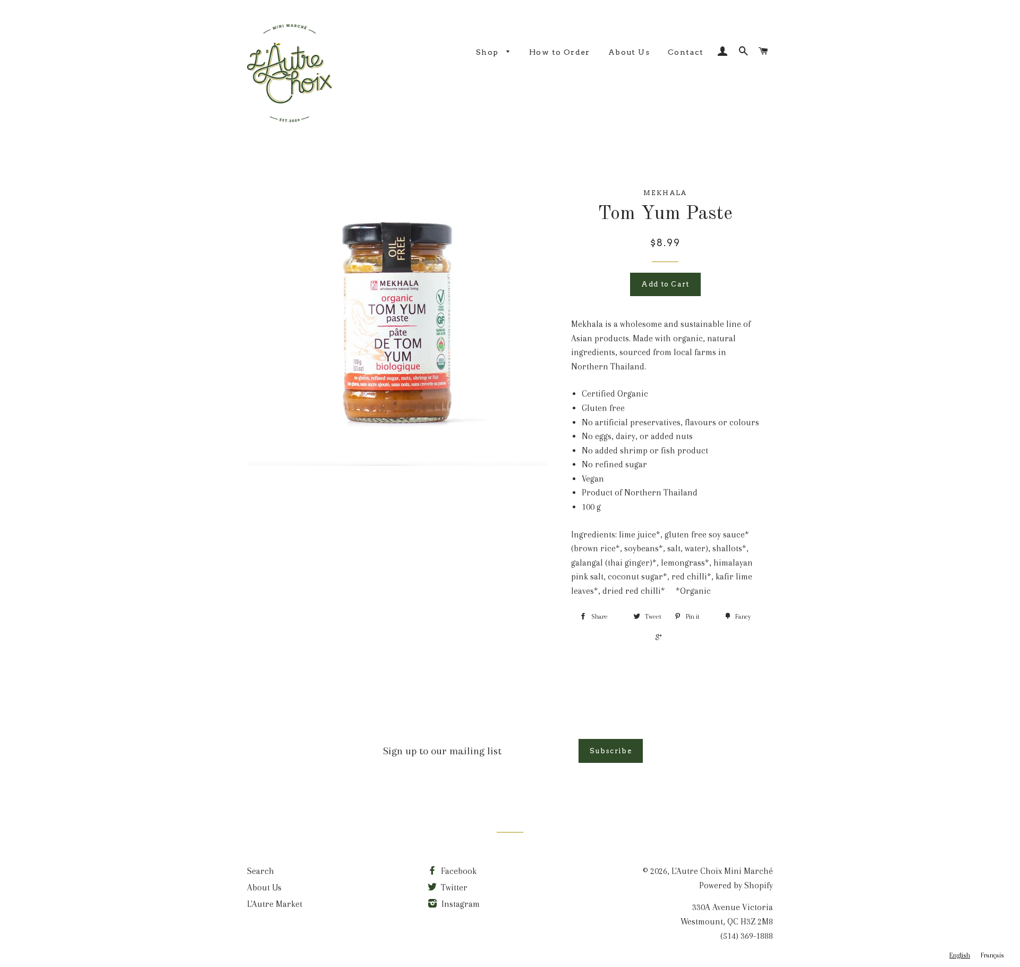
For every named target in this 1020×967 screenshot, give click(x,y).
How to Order (559, 52)
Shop (488, 52)
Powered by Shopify (736, 885)
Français (992, 955)
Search (260, 871)
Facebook (458, 871)
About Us (629, 52)
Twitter (453, 887)
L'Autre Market (274, 904)
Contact (686, 52)
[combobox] (959, 955)
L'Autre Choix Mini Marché (722, 871)
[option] (992, 955)
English (959, 955)
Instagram (459, 904)
